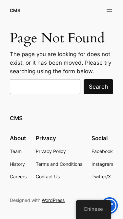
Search (98, 86)
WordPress (53, 200)
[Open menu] (109, 10)
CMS (15, 10)
